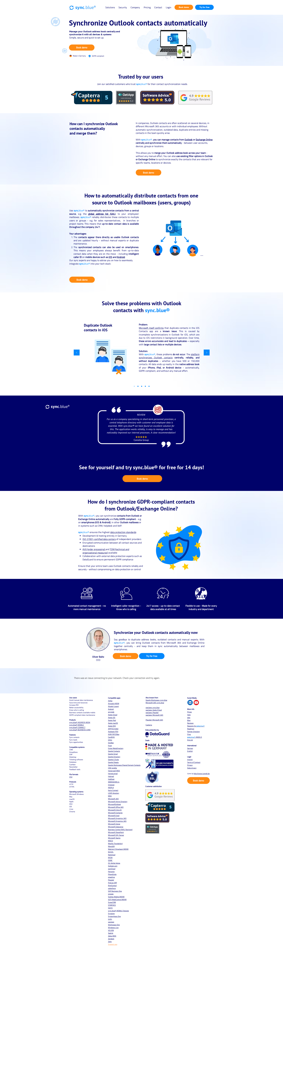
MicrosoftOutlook (114, 804)
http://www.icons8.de (202, 773)
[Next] (207, 353)
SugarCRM (112, 902)
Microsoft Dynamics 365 (117, 818)
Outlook (188, 139)
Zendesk (111, 938)
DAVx (110, 739)
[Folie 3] (134, 386)
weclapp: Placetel (152, 712)
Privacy (190, 765)
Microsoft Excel (113, 815)
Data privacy (191, 768)
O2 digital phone (114, 863)
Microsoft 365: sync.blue (155, 702)
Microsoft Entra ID (115, 810)
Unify (110, 919)
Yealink (110, 933)
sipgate (110, 894)
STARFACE (112, 905)
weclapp (111, 922)
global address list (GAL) (101, 214)
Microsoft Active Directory (117, 801)
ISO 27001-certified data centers (99, 539)
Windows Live (113, 927)
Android (121, 257)
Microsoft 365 (113, 798)
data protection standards (123, 532)
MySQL (110, 852)
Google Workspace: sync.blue (156, 700)
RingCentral (112, 885)
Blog (188, 720)
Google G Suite (113, 759)
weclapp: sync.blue (152, 707)
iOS (110, 257)
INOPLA (111, 787)
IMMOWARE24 (113, 782)
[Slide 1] (141, 386)
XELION (111, 930)
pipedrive (111, 877)
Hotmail (111, 776)
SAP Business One (115, 891)
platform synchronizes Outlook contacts (169, 356)
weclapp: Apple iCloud (154, 710)
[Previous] (77, 353)
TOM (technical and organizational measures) (106, 551)
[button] (110, 7)
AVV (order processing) (94, 549)
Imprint (189, 759)
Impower (111, 784)
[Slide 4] (145, 386)
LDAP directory (113, 793)
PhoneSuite (112, 874)
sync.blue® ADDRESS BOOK (79, 722)
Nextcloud (111, 854)
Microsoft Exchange (115, 812)
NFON (110, 857)
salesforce (112, 888)
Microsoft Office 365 (116, 807)
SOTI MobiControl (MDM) (117, 899)
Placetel (111, 880)
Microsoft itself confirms (151, 328)
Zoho (110, 941)
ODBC (110, 860)
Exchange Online (204, 139)
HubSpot (111, 779)
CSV (70, 776)
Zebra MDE (112, 936)
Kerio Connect (113, 790)
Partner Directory (193, 731)
